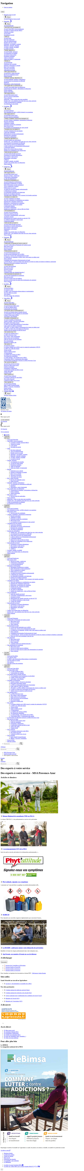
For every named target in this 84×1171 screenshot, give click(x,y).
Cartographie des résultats (10, 309)
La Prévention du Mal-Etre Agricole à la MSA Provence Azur (20, 360)
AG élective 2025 (8, 290)
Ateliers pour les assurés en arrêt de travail (15, 330)
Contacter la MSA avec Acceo (12, 380)
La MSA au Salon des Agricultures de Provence (16, 328)
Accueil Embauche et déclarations (12, 182)
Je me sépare (7, 33)
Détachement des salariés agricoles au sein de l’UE (17, 218)
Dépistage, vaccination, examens (12, 44)
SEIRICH (6, 915)
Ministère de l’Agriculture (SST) (14, 1001)
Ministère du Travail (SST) (12, 998)
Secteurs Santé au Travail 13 (13, 968)
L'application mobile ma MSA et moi (13, 369)
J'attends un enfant (8, 32)
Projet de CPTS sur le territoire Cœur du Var (15, 263)
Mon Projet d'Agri (8, 126)
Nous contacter (8, 98)
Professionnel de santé (10, 251)
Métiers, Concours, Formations (12, 386)
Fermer (7, 438)
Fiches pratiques (8, 90)
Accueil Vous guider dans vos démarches (14, 87)
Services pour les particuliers (11, 96)
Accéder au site (5, 1150)
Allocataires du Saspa (9, 70)
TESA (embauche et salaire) (11, 186)
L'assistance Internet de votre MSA (13, 377)
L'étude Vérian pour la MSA (11, 315)
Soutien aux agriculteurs (10, 138)
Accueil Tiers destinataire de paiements (14, 275)
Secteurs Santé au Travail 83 (13, 970)
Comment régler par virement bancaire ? (14, 272)
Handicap (6, 82)
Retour (8, 17)
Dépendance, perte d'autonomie (12, 84)
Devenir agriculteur (9, 121)
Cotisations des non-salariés (11, 129)
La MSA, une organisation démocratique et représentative (19, 291)
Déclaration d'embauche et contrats (13, 183)
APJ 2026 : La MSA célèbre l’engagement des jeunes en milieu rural (21, 327)
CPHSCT (6, 159)
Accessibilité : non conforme (11, 1160)
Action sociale (7, 350)
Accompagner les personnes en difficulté (14, 81)
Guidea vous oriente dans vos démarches (14, 162)
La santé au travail (8, 48)
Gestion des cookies (9, 1154)
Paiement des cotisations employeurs (13, 201)
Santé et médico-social (10, 351)
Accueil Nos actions (9, 345)
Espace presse (7, 388)
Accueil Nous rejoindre (10, 383)
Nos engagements (8, 341)
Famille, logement (9, 50)
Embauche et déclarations (11, 180)
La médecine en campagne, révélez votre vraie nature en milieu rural (21, 257)
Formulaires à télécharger (10, 368)
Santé (6, 36)
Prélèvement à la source (10, 188)
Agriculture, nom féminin (10, 316)
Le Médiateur (7, 1162)
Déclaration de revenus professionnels (14, 134)
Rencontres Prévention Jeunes (11, 323)
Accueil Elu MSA (8, 288)
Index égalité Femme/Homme (11, 385)
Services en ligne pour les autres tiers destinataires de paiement (20, 280)
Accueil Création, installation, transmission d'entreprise (18, 120)
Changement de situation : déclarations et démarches (17, 88)
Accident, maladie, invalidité (11, 47)
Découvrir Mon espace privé (11, 365)
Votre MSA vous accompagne (12, 27)
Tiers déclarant (8, 264)
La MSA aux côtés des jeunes (11, 348)
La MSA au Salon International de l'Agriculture (16, 324)
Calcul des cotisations (9, 132)
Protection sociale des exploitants (12, 124)
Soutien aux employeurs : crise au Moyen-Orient (16, 209)
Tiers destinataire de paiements (12, 274)
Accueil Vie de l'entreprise (11, 212)
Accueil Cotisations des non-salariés (13, 131)
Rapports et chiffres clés (10, 342)
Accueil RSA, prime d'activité (11, 73)
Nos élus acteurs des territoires (12, 295)
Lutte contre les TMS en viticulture (13, 325)
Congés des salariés (9, 221)
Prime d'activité (8, 76)
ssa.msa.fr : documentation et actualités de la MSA (19, 983)
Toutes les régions (8, 1156)
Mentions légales (8, 1153)
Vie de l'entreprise (9, 210)
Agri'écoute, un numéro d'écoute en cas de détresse (19, 954)
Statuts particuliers (8, 91)
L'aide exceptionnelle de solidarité (12, 102)
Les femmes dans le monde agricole (13, 310)
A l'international (8, 353)
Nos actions (8, 344)
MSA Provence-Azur (9, 752)
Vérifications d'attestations (10, 177)
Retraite (7, 61)
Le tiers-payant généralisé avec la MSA (14, 254)
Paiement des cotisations (10, 135)
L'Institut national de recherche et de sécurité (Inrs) (19, 993)
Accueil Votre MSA (9, 302)
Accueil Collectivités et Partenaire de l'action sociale (17, 245)
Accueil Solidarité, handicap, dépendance (14, 79)
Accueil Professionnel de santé (12, 252)
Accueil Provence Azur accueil (12, 19)
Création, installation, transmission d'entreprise (16, 118)
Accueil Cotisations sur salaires (12, 198)
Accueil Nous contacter (10, 376)
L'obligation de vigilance (10, 191)
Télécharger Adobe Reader (39, 973)
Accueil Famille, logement (11, 52)
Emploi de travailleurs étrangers (12, 194)
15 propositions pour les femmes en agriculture (16, 313)
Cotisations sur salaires (10, 197)
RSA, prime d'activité (10, 71)
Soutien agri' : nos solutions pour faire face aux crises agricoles (20, 101)
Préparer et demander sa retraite (12, 65)
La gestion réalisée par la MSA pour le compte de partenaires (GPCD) (22, 347)
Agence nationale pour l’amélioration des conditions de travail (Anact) (24, 995)
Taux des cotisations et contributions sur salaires (16, 200)
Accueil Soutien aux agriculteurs (12, 140)
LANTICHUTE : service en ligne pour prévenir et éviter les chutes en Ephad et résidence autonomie (30, 261)
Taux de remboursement (10, 41)
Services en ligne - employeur (11, 175)
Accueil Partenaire (8, 241)
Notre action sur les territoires (11, 338)
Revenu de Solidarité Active (11, 74)
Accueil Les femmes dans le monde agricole (15, 312)
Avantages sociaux (9, 216)
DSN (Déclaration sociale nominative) (14, 185)
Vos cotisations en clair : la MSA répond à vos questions (18, 112)
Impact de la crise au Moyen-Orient (13, 149)
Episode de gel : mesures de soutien (13, 204)
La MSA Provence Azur (10, 335)
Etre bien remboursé (9, 39)
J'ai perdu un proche (9, 35)
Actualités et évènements (11, 318)
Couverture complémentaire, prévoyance (14, 215)
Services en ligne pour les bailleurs (13, 278)
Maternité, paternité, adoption (11, 45)
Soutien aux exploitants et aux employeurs (15, 150)
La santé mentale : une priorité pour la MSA (15, 357)
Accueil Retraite (8, 62)
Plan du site (7, 1157)
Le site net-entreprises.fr (10, 178)
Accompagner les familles (10, 53)
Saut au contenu (8, 7)
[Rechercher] (21, 743)
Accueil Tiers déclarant (10, 266)
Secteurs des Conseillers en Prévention (16, 965)
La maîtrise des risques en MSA (12, 354)
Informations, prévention (10, 158)
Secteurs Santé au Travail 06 (13, 967)
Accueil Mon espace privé (10, 95)
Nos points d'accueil (9, 379)
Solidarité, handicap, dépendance (13, 77)
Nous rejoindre (8, 382)
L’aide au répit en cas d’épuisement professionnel (16, 146)
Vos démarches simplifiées (11, 356)
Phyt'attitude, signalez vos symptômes (15, 882)
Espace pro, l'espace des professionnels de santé (16, 255)
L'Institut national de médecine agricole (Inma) (18, 990)
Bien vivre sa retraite (9, 67)
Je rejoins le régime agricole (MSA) (13, 30)
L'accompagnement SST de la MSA (15, 849)
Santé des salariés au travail (11, 213)
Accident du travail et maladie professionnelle (15, 189)
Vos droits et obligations (10, 137)
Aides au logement (9, 57)
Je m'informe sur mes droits (11, 104)
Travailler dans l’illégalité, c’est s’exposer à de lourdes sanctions (20, 195)
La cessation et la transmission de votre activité (16, 127)
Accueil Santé (7, 38)
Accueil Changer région (10, 395)
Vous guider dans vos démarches (13, 85)
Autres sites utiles (8, 371)
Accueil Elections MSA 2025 (11, 306)
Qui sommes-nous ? (10, 332)
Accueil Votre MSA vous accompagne (14, 29)
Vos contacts (7, 294)
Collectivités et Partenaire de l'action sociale (15, 243)
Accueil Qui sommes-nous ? (11, 333)
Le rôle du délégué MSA (10, 307)
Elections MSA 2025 (10, 304)
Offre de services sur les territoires (12, 339)
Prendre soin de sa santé (10, 42)
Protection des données (10, 1159)
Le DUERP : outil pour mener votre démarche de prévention (23, 948)
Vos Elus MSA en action (10, 292)
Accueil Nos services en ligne (11, 364)
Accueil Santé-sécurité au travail (12, 153)
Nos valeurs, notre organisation (12, 336)
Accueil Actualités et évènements (12, 320)
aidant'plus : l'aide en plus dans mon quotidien (16, 99)
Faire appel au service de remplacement (14, 144)
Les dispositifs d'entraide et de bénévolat (14, 192)
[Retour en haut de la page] (2, 1169)
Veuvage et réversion (9, 68)
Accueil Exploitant (9, 110)
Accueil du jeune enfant (10, 54)
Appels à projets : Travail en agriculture (14, 321)
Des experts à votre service (11, 156)
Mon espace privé (9, 93)
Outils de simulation (9, 367)
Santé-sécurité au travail (10, 152)
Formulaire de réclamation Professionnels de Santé (17, 260)
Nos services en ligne (10, 362)
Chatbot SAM (7, 372)
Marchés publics (8, 389)
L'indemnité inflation (9, 147)
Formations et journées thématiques (13, 155)
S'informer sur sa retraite (10, 64)
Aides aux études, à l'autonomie (12, 59)
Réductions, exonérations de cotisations (14, 203)
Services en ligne (8, 248)
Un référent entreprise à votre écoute (13, 219)
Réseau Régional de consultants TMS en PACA (18, 816)
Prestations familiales (9, 56)
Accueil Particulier (9, 25)
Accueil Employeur (9, 171)
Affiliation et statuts (9, 123)
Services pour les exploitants (11, 117)
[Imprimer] (2, 760)
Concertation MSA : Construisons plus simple (16, 359)
